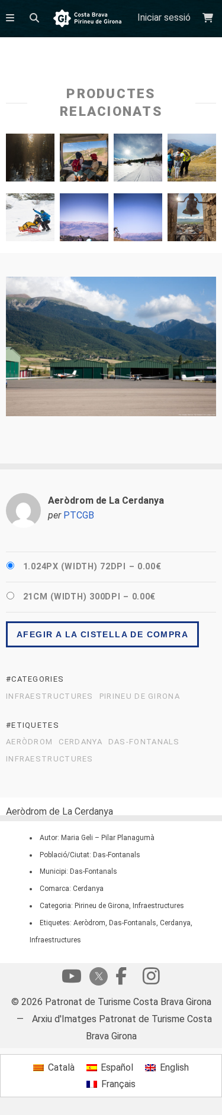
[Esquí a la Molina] (30, 220)
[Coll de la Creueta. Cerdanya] (84, 220)
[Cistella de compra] (209, 18)
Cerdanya (80, 742)
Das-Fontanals (144, 742)
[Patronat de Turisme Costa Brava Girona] (87, 19)
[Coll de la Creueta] (138, 220)
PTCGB (78, 515)
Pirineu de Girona (139, 696)
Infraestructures (50, 696)
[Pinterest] (151, 979)
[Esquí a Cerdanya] (138, 160)
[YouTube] (71, 979)
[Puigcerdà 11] (192, 220)
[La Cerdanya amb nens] (192, 160)
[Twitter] (96, 977)
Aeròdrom (29, 742)
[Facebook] (121, 979)
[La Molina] (84, 160)
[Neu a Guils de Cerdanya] (30, 160)
